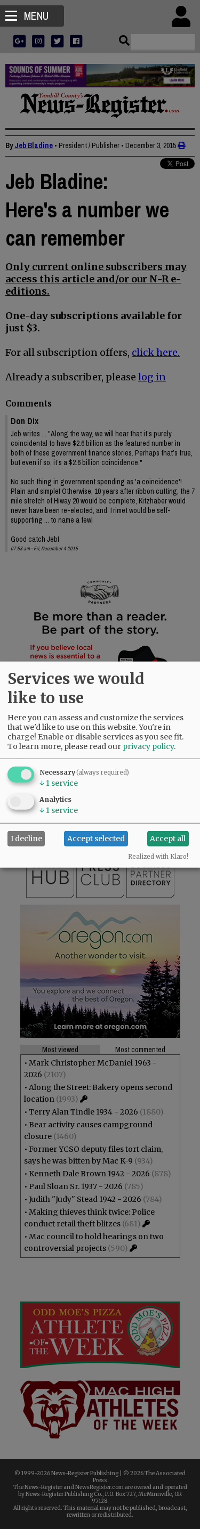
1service (58, 782)
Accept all (168, 838)
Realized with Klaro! (158, 856)
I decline (26, 838)
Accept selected (96, 838)
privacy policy (148, 746)
